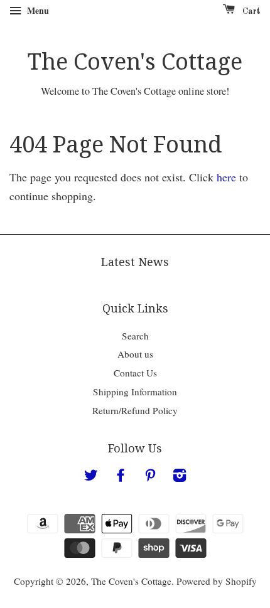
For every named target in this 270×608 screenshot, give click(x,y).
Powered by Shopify (216, 581)
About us (135, 354)
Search (135, 335)
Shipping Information (135, 391)
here (226, 176)
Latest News (135, 262)
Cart (250, 11)
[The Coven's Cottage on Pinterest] (150, 477)
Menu (36, 10)
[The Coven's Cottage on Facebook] (120, 477)
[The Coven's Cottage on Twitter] (91, 477)
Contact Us (135, 372)
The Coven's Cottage (135, 61)
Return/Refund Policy (135, 410)
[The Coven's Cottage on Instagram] (179, 477)
